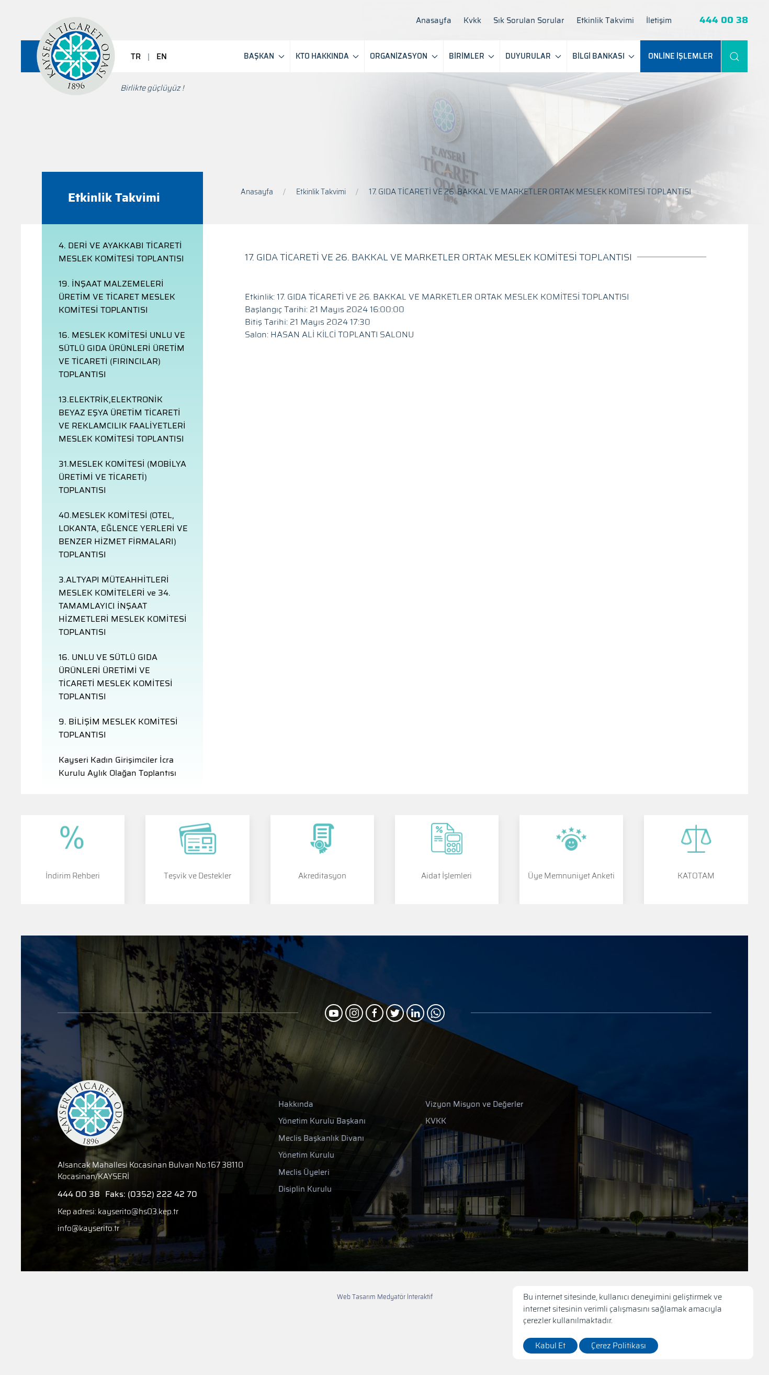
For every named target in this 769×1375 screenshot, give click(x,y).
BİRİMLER (466, 56)
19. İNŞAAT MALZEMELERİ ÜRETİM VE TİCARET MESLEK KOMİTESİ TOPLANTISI (117, 296)
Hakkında (295, 1104)
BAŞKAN (259, 56)
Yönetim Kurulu (306, 1155)
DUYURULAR (528, 56)
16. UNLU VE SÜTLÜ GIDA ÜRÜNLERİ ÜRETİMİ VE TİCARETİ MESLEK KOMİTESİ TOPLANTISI (116, 677)
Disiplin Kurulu (305, 1189)
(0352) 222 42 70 (162, 1194)
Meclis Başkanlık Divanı (321, 1138)
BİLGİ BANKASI (598, 56)
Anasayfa (433, 21)
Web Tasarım (356, 1297)
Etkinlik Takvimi (605, 21)
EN (161, 56)
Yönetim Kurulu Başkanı (322, 1121)
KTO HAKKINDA (322, 56)
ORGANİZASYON (398, 56)
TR (136, 56)
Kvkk (472, 21)
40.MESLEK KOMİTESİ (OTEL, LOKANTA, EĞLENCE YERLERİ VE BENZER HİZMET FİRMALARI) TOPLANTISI (123, 535)
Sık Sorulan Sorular (528, 21)
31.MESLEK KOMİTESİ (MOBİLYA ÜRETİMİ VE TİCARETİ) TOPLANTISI (122, 477)
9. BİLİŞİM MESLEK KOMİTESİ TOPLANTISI (118, 728)
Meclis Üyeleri (304, 1173)
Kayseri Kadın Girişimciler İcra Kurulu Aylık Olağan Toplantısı (117, 766)
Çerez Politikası (618, 1345)
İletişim (659, 21)
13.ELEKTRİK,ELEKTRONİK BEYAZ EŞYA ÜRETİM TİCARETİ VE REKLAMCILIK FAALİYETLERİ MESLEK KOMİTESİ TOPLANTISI (122, 419)
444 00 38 (723, 20)
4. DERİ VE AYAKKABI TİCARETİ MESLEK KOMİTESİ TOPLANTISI (121, 252)
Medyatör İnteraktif (405, 1297)
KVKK (435, 1121)
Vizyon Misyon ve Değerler (474, 1104)
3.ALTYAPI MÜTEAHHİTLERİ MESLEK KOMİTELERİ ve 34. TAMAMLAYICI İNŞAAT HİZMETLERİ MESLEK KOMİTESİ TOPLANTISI (123, 606)
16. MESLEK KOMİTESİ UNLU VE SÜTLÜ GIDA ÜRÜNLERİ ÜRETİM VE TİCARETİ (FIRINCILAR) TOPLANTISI (122, 354)
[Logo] (76, 56)
